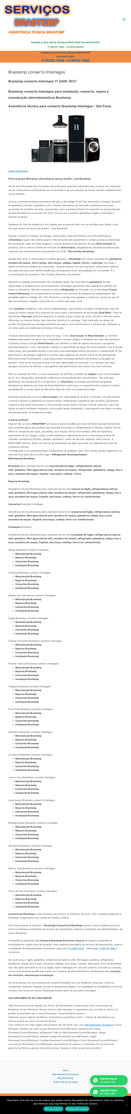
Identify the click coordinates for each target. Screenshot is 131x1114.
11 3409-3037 (76, 948)
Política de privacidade (65, 1082)
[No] (126, 1105)
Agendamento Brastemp (65, 1074)
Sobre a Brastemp (18, 171)
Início (65, 1070)
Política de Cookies (77, 1109)
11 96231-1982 (78, 60)
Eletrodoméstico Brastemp (98, 1024)
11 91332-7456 (52, 60)
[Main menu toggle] (124, 19)
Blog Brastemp (65, 1078)
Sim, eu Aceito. (53, 1109)
